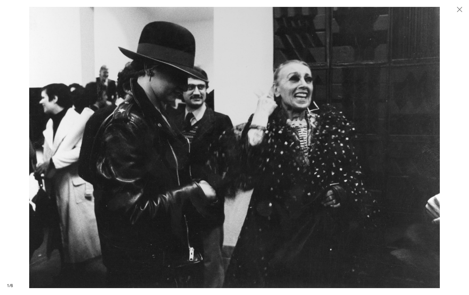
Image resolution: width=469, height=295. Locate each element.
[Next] (352, 147)
